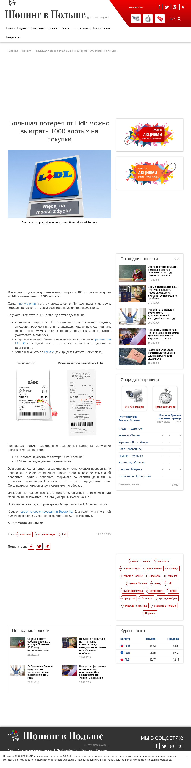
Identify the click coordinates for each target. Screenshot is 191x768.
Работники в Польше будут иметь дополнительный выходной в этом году (40, 672)
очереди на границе (136, 605)
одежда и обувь (168, 598)
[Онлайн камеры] (136, 18)
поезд (157, 583)
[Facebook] (159, 7)
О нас (11, 750)
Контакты (101, 750)
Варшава (150, 613)
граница (173, 568)
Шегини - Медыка (130, 469)
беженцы (147, 598)
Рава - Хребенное (130, 449)
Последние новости (139, 258)
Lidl (64, 534)
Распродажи (38, 28)
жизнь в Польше (141, 561)
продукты (129, 598)
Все (177, 259)
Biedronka (155, 576)
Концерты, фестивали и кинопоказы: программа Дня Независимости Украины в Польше (92, 672)
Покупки (22, 28)
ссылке (49, 352)
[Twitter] (167, 7)
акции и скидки (46, 534)
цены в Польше (138, 583)
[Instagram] (175, 7)
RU (172, 18)
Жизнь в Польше (101, 28)
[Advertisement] (95, 85)
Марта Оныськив (30, 523)
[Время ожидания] (148, 18)
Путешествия (81, 28)
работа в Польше (133, 576)
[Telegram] (182, 7)
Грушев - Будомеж (131, 456)
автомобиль (156, 590)
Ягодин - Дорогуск (131, 428)
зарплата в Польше (165, 605)
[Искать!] (179, 18)
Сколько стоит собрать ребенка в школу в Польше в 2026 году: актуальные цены (38, 644)
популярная (27, 303)
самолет (172, 576)
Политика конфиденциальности (35, 750)
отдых (173, 590)
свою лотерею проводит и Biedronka (46, 511)
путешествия (154, 568)
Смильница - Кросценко (135, 476)
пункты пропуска (133, 590)
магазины (25, 534)
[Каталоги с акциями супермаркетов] (160, 18)
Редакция (86, 750)
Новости (10, 28)
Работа (66, 28)
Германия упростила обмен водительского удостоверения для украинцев (161, 354)
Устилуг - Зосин (129, 435)
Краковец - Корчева (132, 462)
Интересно (12, 37)
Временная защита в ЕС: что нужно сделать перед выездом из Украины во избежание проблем (92, 646)
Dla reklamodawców (67, 750)
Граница (53, 28)
